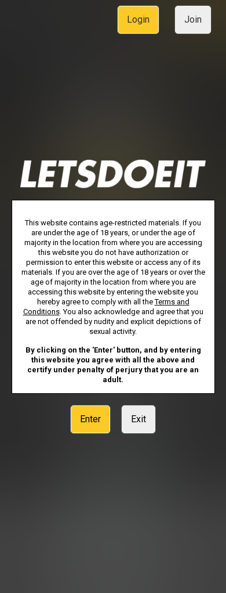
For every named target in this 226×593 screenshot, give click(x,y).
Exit (138, 419)
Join (193, 19)
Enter (90, 419)
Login (138, 19)
